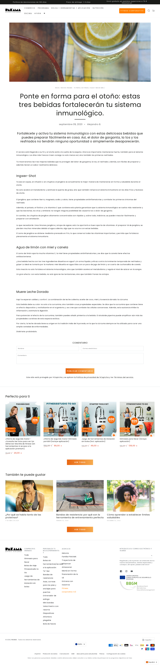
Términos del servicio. (124, 377)
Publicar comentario (80, 371)
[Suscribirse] (151, 555)
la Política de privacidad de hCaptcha (91, 377)
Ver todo (80, 462)
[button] (148, 10)
